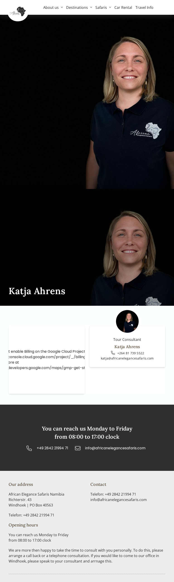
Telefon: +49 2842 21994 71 (31, 515)
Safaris (101, 7)
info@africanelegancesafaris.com (118, 499)
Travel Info (144, 7)
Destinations (77, 7)
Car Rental (123, 7)
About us (51, 7)
